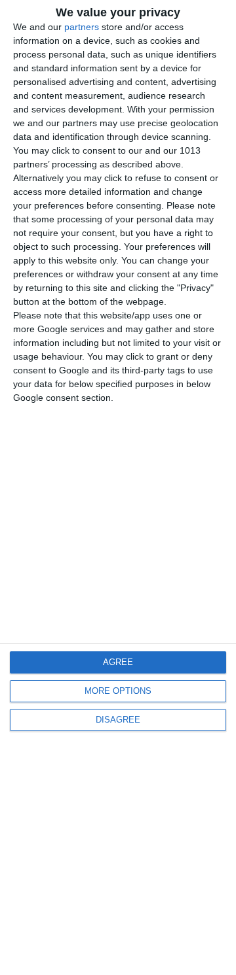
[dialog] (118, 487)
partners (81, 26)
